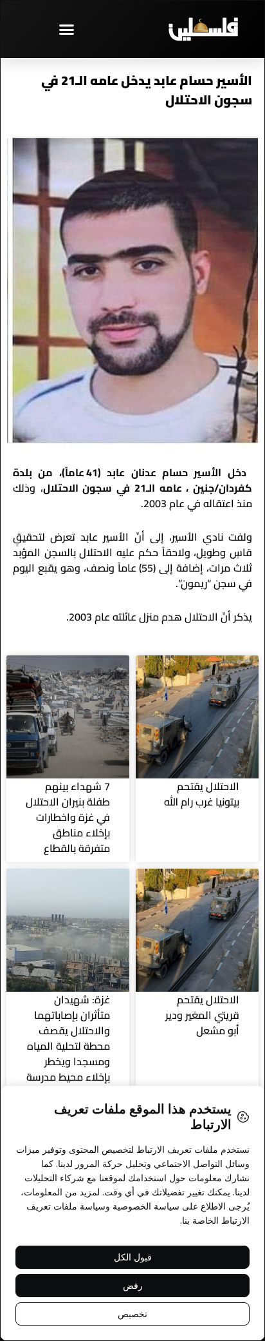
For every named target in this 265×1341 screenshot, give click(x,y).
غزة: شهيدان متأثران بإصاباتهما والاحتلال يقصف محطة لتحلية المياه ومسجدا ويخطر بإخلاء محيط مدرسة (68, 1038)
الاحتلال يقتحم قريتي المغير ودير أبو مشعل (202, 1015)
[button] (66, 29)
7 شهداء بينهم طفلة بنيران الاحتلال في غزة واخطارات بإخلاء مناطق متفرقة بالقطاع (68, 817)
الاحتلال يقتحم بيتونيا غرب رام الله (201, 794)
